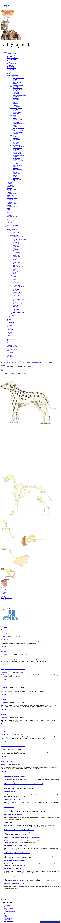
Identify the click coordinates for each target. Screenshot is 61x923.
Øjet (11, 162)
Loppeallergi (16, 262)
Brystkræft (16, 120)
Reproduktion (4, 672)
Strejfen (15, 83)
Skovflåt (15, 126)
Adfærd (12, 76)
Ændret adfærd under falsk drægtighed (14, 860)
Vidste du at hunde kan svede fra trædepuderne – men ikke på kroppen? (23, 784)
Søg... (2, 360)
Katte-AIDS (16, 243)
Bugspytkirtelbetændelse (19, 95)
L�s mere (3, 646)
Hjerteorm (3, 651)
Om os (5, 914)
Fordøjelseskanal (14, 92)
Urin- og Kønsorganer (6, 598)
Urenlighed (16, 232)
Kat (5, 226)
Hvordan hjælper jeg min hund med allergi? (16, 845)
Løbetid (15, 79)
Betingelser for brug (9, 921)
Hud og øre (13, 115)
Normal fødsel (16, 159)
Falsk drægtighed (17, 150)
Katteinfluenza (17, 278)
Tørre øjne (16, 178)
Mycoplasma (16, 158)
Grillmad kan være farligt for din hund (14, 776)
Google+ (3, 1)
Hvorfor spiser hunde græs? (8, 761)
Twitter (2, 370)
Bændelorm (16, 96)
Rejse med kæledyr (9, 807)
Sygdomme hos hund (12, 75)
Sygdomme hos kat (12, 229)
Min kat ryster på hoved (10, 791)
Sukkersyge (16, 113)
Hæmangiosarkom (11, 69)
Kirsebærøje (16, 175)
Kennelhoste (16, 139)
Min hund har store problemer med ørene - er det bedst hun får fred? (22, 837)
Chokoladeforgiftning (12, 55)
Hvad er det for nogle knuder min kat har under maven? (19, 830)
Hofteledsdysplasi (17, 88)
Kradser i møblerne (18, 233)
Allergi (8, 73)
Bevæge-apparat (5, 590)
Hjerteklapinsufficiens (12, 59)
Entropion (15, 168)
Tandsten (15, 105)
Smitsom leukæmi (17, 273)
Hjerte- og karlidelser (6, 654)
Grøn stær (15, 170)
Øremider (3, 699)
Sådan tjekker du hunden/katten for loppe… (13, 746)
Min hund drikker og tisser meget (13, 799)
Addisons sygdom (11, 63)
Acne (8, 60)
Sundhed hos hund (11, 53)
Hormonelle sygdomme (16, 108)
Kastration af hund (18, 85)
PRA (14, 176)
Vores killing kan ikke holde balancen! (14, 883)
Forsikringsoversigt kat (10, 822)
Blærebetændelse (11, 68)
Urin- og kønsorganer (15, 145)
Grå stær (15, 172)
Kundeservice (7, 919)
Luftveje (12, 135)
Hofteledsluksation (18, 89)
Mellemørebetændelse (6, 684)
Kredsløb (12, 129)
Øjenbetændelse (17, 179)
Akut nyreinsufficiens (12, 58)
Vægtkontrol (16, 106)
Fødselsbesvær (17, 152)
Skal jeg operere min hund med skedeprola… (13, 669)
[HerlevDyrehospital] (10, 619)
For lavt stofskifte (11, 70)
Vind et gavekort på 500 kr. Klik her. (50, 922)
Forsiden (8, 362)
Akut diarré (16, 93)
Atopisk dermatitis (17, 119)
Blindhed (9, 56)
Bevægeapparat (14, 86)
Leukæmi (15, 133)
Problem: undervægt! (9, 876)
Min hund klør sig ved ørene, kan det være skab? (17, 853)
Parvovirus (16, 102)
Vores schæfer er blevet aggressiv (13, 814)
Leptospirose (4, 731)
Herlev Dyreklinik (8, 908)
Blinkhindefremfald (12, 66)
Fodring (3, 764)
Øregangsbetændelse (18, 128)
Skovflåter (16, 265)
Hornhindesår (16, 173)
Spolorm (15, 103)
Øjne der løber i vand (18, 181)
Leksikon (6, 7)
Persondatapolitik (8, 918)
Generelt (3, 636)
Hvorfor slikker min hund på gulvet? (14, 868)
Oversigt (6, 915)
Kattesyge (15, 245)
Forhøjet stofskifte (17, 112)
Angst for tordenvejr (18, 78)
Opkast (15, 100)
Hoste (8, 62)
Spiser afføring (17, 82)
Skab (14, 125)
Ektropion (15, 166)
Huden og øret (4, 687)
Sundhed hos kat (11, 228)
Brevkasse (6, 5)
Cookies (6, 916)
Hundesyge (10, 65)
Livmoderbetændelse (18, 155)
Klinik (5, 4)
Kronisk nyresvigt (17, 153)
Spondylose (16, 90)
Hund (5, 52)
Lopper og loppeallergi (19, 123)
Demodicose (16, 122)
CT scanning (4, 633)
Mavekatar (16, 99)
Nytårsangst (16, 80)
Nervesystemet (14, 140)
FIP (14, 283)
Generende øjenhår (18, 169)
